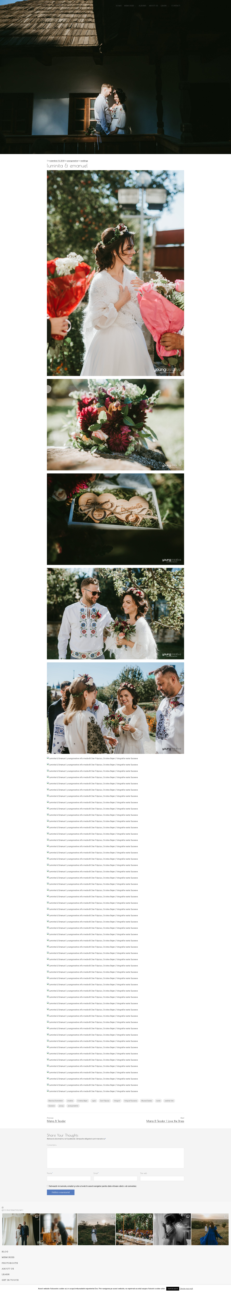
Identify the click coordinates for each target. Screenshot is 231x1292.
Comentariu (52, 1145)
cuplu (94, 1101)
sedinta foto (169, 1101)
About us (153, 6)
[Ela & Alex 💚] (115, 1262)
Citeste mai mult (186, 1289)
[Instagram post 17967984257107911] (191, 1229)
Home (118, 6)
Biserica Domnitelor (55, 1101)
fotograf (117, 1101)
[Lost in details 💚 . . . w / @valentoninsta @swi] (39, 1262)
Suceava (51, 1106)
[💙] (191, 1262)
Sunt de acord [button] (173, 1289)
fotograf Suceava (130, 1101)
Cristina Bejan (82, 1101)
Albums (142, 6)
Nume (50, 1173)
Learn (164, 6)
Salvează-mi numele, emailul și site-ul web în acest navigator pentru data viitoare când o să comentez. (93, 1186)
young (61, 1106)
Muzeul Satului (146, 1101)
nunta (158, 1101)
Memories (129, 6)
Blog (5, 1284)
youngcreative (73, 1106)
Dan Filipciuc (104, 1101)
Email (96, 1173)
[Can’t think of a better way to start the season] (39, 1229)
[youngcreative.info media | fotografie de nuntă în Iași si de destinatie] (62, 4)
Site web (143, 1173)
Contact (175, 6)
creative (70, 1101)
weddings (84, 161)
